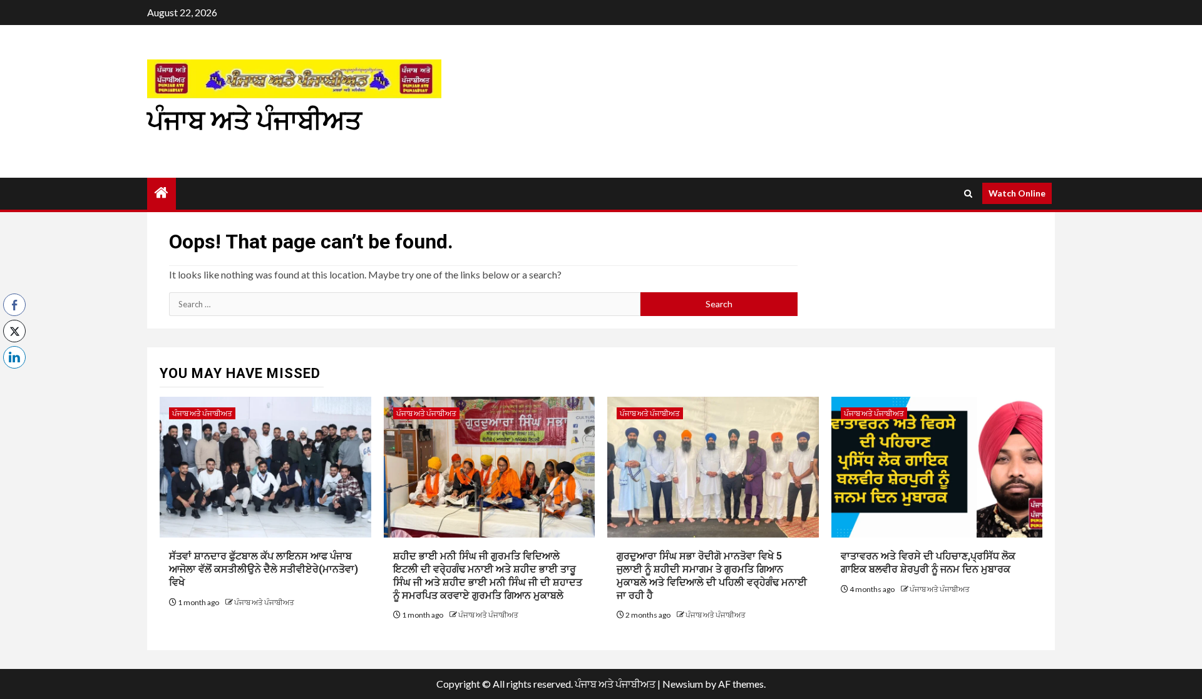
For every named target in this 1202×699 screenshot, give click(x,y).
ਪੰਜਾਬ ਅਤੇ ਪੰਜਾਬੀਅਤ (254, 120)
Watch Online (1017, 193)
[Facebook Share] (14, 304)
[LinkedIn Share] (14, 357)
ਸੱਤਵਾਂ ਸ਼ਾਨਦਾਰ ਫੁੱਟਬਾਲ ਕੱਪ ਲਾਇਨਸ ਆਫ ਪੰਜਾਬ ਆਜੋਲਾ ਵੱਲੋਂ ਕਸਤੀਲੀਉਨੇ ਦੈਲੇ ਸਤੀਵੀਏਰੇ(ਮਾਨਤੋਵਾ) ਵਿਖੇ (263, 569)
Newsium (682, 684)
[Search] (968, 193)
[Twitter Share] (14, 331)
